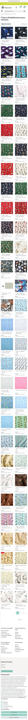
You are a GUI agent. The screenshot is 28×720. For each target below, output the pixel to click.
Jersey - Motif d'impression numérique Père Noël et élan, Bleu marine (21, 158)
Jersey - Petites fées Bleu (20, 449)
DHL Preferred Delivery (8, 706)
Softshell (3, 651)
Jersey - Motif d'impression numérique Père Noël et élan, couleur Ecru (21, 177)
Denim (16, 633)
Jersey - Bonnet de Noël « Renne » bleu (21, 80)
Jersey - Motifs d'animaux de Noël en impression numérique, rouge (6, 216)
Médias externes (6, 705)
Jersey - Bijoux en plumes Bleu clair (19, 313)
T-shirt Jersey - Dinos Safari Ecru (6, 294)
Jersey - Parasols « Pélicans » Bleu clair (20, 410)
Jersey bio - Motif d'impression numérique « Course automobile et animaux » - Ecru (21, 255)
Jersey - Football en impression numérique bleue (20, 294)
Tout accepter (14, 712)
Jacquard (17, 648)
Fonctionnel (5, 708)
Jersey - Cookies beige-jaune (21, 566)
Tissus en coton (5, 630)
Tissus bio (17, 651)
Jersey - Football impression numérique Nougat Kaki (6, 313)
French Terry (18, 635)
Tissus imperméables (6, 635)
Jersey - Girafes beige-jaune (21, 547)
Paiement (3, 667)
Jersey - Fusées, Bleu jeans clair (6, 430)
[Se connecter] (16, 7)
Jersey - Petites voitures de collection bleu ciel (7, 333)
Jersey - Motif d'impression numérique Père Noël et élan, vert (7, 158)
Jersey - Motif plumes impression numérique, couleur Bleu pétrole (20, 60)
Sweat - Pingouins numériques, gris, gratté (21, 274)
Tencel (16, 644)
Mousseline (4, 637)
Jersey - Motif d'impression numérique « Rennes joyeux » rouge (7, 138)
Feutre (2, 646)
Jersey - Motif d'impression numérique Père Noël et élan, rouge (7, 177)
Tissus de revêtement (6, 652)
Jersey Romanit (19, 638)
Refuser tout (14, 714)
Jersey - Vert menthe (20, 429)
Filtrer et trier (7, 24)
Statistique (5, 702)
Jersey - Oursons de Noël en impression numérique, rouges (20, 216)
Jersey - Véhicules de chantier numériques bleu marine (6, 80)
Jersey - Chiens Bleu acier (6, 274)
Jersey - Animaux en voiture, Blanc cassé (20, 585)
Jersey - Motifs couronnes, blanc (5, 391)
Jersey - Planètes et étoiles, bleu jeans (6, 352)
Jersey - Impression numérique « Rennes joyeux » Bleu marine (20, 119)
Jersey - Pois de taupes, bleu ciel (7, 372)
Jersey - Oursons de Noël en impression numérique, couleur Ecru (21, 235)
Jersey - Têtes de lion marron (20, 488)
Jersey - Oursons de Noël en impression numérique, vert (6, 255)
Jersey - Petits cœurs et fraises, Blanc (21, 333)
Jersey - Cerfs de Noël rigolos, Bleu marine (6, 99)
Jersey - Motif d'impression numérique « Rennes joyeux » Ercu (21, 138)
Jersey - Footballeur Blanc (20, 352)
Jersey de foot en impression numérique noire (20, 41)
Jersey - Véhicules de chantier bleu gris (20, 508)
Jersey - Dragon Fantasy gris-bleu (5, 449)
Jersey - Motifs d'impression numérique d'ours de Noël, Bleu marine (7, 235)
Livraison (3, 664)
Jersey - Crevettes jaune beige (6, 585)
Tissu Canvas (4, 648)
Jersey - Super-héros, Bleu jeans (6, 410)
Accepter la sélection (14, 717)
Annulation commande (7, 671)
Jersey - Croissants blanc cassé (6, 605)
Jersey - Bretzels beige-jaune (7, 566)
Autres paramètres (5, 709)
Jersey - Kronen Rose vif (21, 390)
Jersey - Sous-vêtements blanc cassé (21, 605)
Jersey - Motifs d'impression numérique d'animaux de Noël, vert (21, 196)
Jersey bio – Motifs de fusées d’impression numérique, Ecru (20, 99)
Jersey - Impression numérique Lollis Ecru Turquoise (20, 527)
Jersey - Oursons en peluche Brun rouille (6, 508)
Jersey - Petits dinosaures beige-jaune (7, 469)
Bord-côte (17, 637)
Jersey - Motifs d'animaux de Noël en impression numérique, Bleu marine (6, 196)
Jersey (16, 632)
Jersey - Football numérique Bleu (5, 41)
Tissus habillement (19, 649)
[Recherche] (24, 11)
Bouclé (16, 646)
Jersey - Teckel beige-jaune (6, 547)
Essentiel (5, 701)
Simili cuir (3, 649)
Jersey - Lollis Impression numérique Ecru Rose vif (6, 527)
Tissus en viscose (5, 633)
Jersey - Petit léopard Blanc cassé (6, 488)
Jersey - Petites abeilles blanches (21, 469)
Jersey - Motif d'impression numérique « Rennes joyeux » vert (7, 119)
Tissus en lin (4, 632)
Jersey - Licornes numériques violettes (6, 60)
